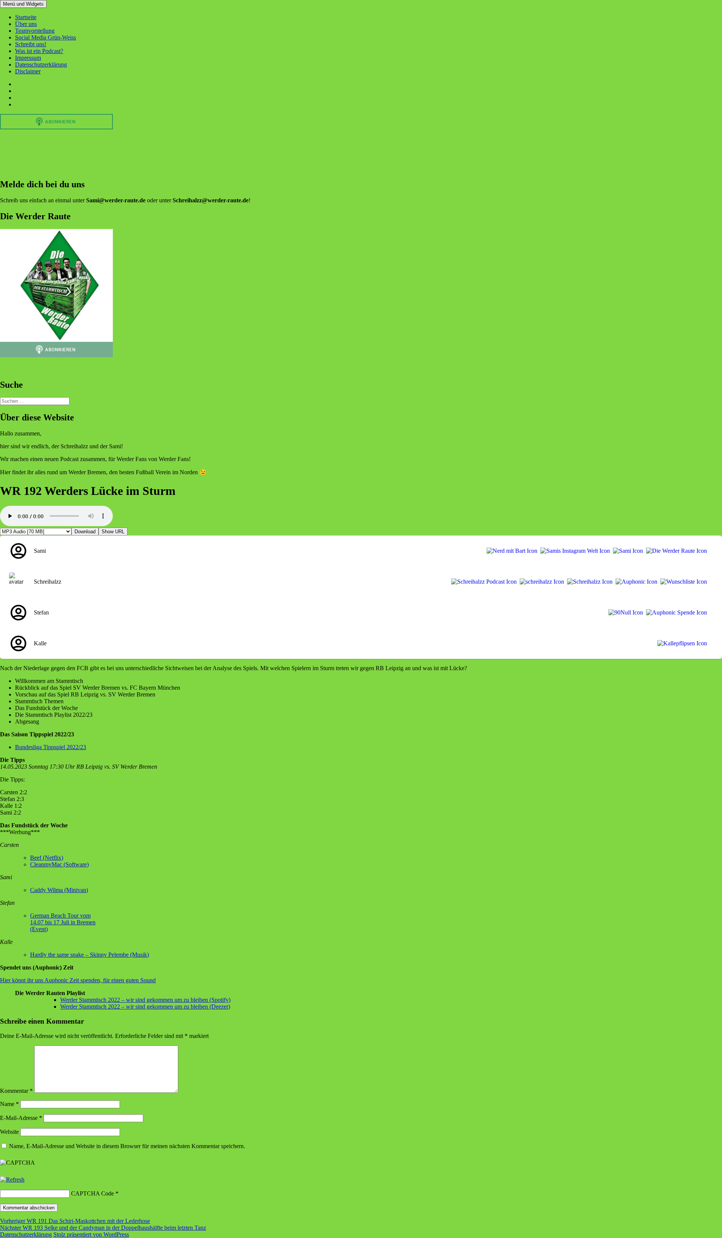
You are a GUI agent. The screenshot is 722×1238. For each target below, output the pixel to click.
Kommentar (16, 1091)
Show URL (113, 531)
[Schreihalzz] (588, 581)
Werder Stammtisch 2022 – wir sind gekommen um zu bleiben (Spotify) (145, 1000)
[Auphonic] (635, 581)
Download (85, 531)
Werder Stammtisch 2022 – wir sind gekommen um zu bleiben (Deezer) (145, 1006)
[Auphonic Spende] (675, 612)
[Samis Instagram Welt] (573, 551)
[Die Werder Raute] (675, 551)
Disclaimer (28, 71)
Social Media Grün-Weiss (45, 37)
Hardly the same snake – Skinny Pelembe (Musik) (89, 954)
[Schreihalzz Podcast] (482, 581)
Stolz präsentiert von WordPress (91, 1234)
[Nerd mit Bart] (510, 551)
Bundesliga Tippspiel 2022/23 (50, 747)
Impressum (28, 58)
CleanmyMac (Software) (59, 864)
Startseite (25, 17)
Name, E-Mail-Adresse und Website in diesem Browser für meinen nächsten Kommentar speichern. (127, 1146)
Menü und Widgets (23, 4)
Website (9, 1132)
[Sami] (626, 551)
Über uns (26, 24)
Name (9, 1104)
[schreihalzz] (540, 581)
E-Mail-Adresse (21, 1118)
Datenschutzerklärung (41, 64)
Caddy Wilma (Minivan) (59, 890)
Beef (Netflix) (46, 857)
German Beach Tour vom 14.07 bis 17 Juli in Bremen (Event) (63, 922)
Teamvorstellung (35, 30)
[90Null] (624, 612)
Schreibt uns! (30, 44)
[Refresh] (12, 1179)
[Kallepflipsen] (680, 643)
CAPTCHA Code (92, 1193)
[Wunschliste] (682, 581)
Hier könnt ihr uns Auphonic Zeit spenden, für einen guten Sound (78, 980)
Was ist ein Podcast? (39, 51)
